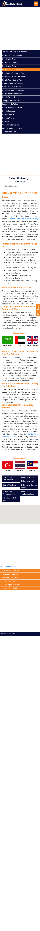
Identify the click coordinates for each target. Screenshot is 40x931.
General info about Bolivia (12, 128)
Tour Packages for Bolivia (10, 585)
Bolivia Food (7, 121)
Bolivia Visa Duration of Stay (13, 69)
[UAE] (20, 342)
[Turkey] (8, 467)
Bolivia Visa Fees (9, 66)
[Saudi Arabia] (8, 342)
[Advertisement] (20, 28)
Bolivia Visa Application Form (13, 76)
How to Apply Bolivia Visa (12, 80)
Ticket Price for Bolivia (9, 578)
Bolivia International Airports (13, 90)
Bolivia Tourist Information (12, 94)
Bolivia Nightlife (8, 114)
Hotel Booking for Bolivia (10, 574)
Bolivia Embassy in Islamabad (15, 52)
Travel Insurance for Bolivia (11, 571)
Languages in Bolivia (10, 104)
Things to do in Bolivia (10, 101)
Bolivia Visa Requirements (12, 56)
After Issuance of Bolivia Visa (13, 83)
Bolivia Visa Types (9, 59)
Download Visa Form (8, 567)
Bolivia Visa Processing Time (13, 73)
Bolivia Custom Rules (10, 97)
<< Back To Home (9, 132)
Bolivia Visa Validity (9, 63)
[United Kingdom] (32, 342)
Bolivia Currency (8, 111)
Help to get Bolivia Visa (9, 588)
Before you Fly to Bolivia (11, 87)
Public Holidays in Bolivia (12, 108)
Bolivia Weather (8, 118)
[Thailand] (20, 467)
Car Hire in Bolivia (8, 581)
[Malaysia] (32, 467)
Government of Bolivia (10, 125)
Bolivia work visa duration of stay (24, 219)
